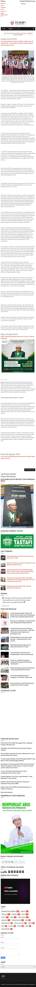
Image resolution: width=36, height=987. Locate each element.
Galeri (2, 9)
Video (26, 926)
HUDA (11, 917)
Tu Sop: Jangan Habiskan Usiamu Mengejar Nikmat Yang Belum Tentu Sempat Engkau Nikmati (18, 759)
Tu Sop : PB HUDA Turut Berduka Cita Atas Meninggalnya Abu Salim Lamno (14, 772)
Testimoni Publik (16, 920)
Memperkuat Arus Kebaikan (9, 911)
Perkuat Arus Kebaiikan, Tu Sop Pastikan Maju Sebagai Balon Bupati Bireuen (22, 621)
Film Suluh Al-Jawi (19, 923)
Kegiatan (3, 7)
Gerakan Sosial (6, 923)
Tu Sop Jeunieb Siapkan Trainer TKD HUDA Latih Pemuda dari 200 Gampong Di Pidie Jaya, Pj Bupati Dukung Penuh (21, 579)
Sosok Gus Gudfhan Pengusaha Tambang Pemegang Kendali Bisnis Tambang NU (21, 662)
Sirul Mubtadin (6, 929)
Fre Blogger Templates (22, 984)
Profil (2, 5)
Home (4, 28)
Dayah (23, 914)
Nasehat (23, 911)
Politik (3, 917)
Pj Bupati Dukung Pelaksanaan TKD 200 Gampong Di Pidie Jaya (19, 587)
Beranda (3, 3)
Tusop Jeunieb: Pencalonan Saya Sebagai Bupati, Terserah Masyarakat (21, 653)
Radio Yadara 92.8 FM (4, 15)
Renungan (4, 920)
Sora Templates (11, 984)
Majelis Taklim (21, 917)
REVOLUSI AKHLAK (6, 792)
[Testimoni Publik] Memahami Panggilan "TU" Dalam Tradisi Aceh (21, 676)
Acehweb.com (31, 984)
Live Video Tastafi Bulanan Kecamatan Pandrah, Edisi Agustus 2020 (18, 457)
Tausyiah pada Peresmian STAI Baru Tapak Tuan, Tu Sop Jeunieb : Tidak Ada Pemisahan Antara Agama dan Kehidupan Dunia (17, 43)
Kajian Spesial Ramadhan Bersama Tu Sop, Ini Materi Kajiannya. (17, 337)
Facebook (23, 3)
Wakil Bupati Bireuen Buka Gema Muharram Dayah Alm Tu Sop (20, 646)
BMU (26, 920)
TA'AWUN (11, 926)
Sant (3, 926)
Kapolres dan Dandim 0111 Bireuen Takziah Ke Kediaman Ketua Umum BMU (15, 782)
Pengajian (4, 914)
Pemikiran (14, 914)
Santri (30, 923)
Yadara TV (4, 11)
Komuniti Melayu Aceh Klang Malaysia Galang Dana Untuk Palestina (22, 684)
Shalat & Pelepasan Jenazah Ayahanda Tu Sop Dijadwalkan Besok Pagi (21, 564)
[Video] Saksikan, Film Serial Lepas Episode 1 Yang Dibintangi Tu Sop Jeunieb (21, 639)
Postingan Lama (29, 469)
